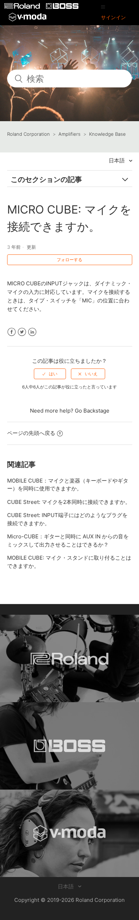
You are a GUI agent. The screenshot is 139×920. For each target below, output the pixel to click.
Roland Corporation (28, 134)
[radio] (50, 373)
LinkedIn (32, 332)
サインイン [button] (113, 17)
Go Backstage (92, 410)
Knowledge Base (107, 134)
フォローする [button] (69, 259)
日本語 (117, 160)
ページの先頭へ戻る (31, 433)
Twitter (21, 332)
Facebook (11, 332)
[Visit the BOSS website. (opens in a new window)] (69, 746)
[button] (103, 7)
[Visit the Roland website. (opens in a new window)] (69, 658)
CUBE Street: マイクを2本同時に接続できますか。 (68, 502)
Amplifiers (69, 134)
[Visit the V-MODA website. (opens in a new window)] (69, 833)
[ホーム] (22, 7)
